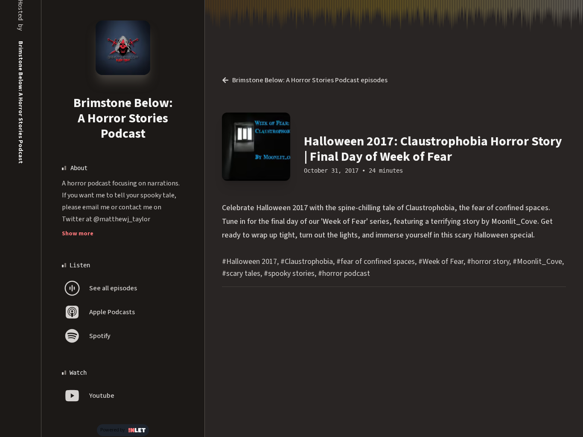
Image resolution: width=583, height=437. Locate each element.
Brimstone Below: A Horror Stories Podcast (123, 118)
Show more (77, 233)
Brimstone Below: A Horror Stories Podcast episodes (310, 80)
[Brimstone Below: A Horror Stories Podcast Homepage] (123, 47)
